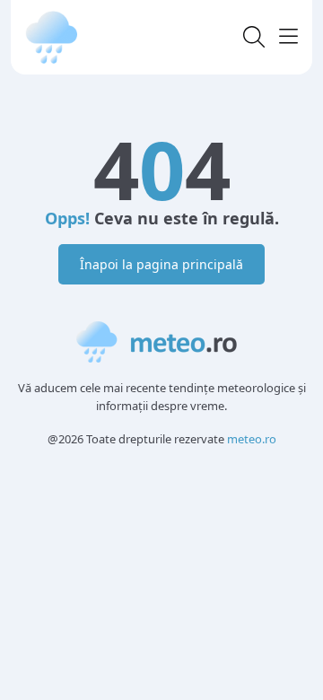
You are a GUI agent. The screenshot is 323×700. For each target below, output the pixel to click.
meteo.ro (251, 439)
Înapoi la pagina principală (161, 264)
